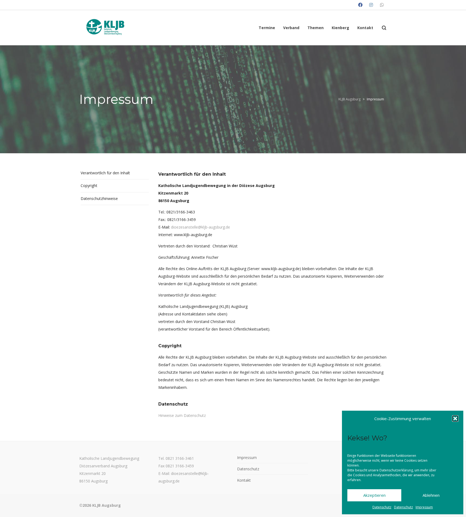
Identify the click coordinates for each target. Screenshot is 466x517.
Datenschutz (381, 507)
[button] (455, 418)
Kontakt (244, 480)
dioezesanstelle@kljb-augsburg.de (200, 227)
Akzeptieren (374, 495)
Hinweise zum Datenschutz (182, 415)
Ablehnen (431, 495)
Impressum (424, 507)
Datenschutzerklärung (396, 470)
